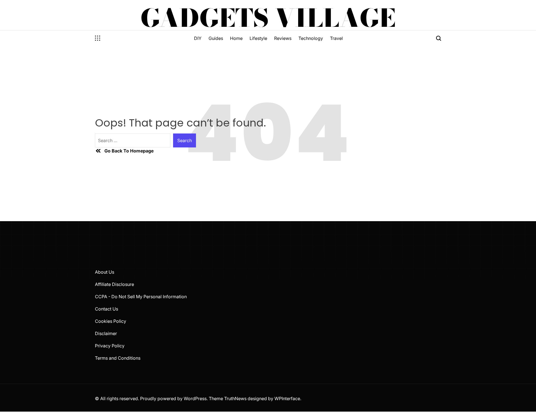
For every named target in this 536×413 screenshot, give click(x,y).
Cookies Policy (110, 321)
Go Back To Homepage (129, 151)
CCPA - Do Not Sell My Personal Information (141, 296)
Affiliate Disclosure (114, 284)
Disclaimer (106, 333)
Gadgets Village (268, 18)
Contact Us (106, 309)
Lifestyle (258, 38)
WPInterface (287, 398)
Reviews (282, 38)
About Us (104, 272)
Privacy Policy (110, 345)
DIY (198, 38)
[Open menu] (97, 38)
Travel (336, 38)
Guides (216, 38)
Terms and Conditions (117, 358)
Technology (310, 38)
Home (236, 38)
